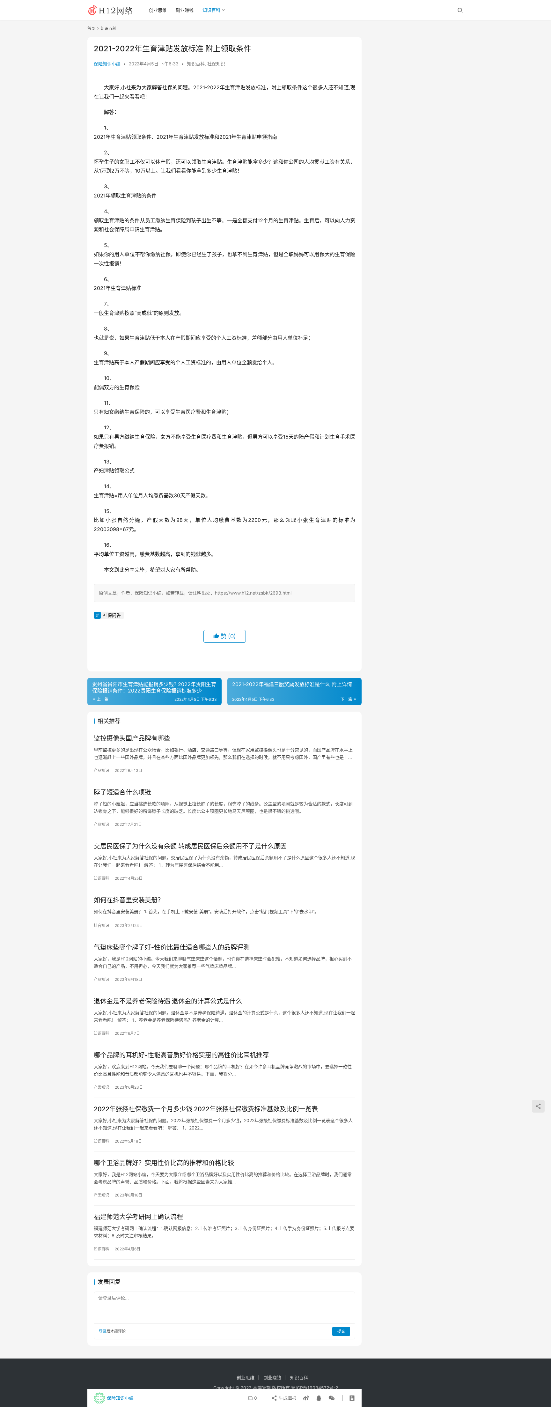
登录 (103, 1331)
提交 (341, 1331)
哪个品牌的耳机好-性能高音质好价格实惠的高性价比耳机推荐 (181, 1055)
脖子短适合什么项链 (122, 792)
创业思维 (158, 10)
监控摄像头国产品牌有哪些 (132, 738)
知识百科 (211, 10)
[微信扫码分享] (330, 1398)
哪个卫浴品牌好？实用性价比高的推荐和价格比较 (164, 1163)
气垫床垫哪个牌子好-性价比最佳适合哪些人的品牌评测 (172, 947)
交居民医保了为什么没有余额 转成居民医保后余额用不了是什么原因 (190, 846)
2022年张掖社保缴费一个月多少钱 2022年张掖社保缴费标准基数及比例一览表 (206, 1109)
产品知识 (101, 770)
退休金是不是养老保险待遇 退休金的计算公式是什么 (168, 1001)
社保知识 (216, 63)
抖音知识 (101, 925)
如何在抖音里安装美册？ (129, 900)
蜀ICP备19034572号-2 (314, 1387)
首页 (91, 28)
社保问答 (112, 615)
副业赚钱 (185, 10)
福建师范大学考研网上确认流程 (138, 1217)
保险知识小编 (107, 63)
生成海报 (287, 1398)
